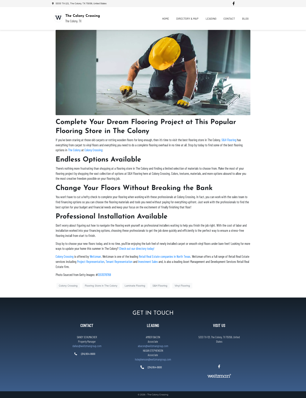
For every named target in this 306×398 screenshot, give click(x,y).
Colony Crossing (68, 285)
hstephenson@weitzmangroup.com (153, 359)
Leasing (211, 18)
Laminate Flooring (135, 285)
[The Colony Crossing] (58, 17)
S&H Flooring (159, 285)
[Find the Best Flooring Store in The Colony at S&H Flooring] (153, 72)
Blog (245, 18)
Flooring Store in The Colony (101, 285)
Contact (229, 18)
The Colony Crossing (82, 16)
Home (165, 18)
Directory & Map (187, 18)
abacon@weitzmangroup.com (153, 346)
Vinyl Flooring (182, 285)
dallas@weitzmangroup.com (86, 346)
